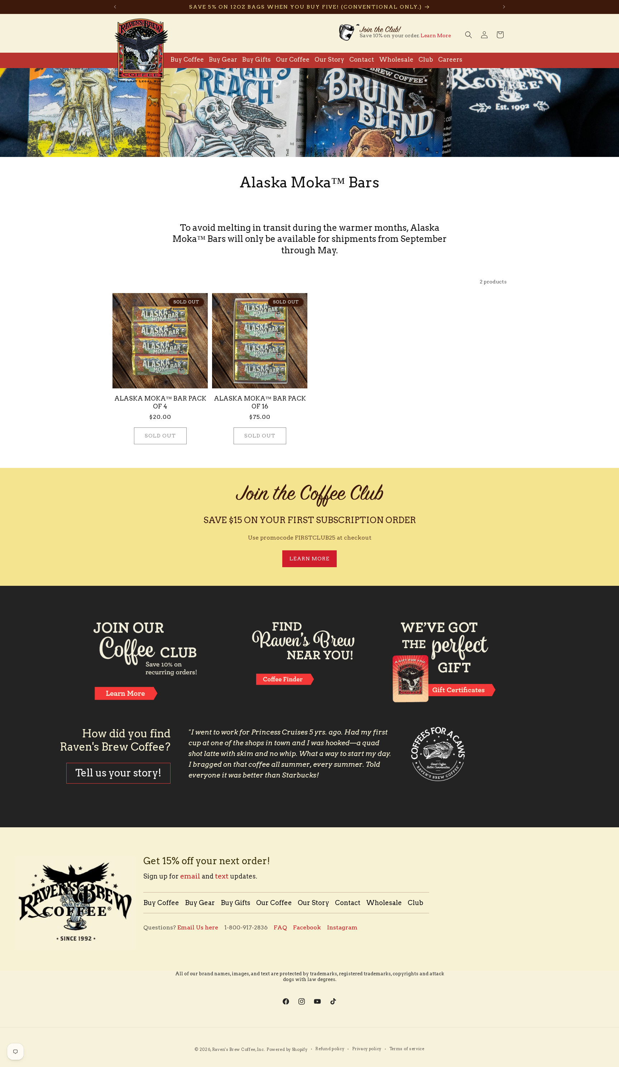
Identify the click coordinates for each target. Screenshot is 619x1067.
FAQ (280, 927)
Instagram (342, 927)
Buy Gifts (235, 902)
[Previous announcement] (115, 7)
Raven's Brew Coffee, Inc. (238, 1049)
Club (415, 902)
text (222, 876)
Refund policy (329, 1048)
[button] (468, 35)
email (190, 876)
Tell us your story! (118, 773)
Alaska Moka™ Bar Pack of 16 (260, 402)
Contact (347, 902)
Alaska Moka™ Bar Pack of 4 (160, 402)
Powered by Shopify (287, 1049)
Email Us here (197, 927)
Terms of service (406, 1048)
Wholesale (384, 902)
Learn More (436, 35)
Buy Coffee (161, 902)
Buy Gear (200, 902)
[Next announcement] (504, 7)
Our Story (313, 902)
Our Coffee (274, 902)
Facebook (307, 927)
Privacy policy (367, 1048)
